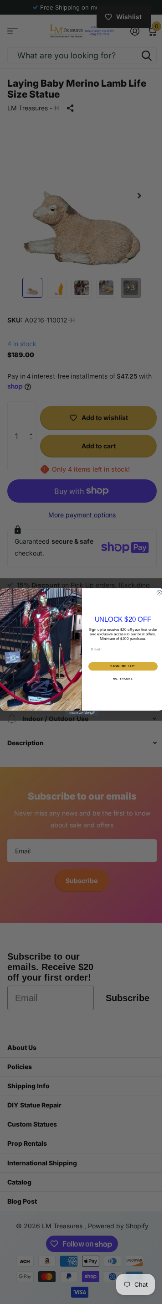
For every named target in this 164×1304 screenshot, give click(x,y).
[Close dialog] (156, 592)
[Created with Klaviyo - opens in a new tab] (79, 713)
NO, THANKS (120, 679)
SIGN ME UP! (120, 666)
